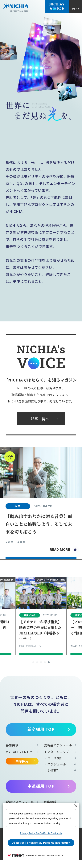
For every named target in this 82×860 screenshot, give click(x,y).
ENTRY (52, 770)
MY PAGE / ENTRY (19, 751)
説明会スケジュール (58, 745)
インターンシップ (56, 751)
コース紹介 (55, 758)
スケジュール (56, 764)
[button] (33, 662)
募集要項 (12, 745)
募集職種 (50, 802)
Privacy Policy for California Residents (41, 833)
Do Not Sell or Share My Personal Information (41, 842)
